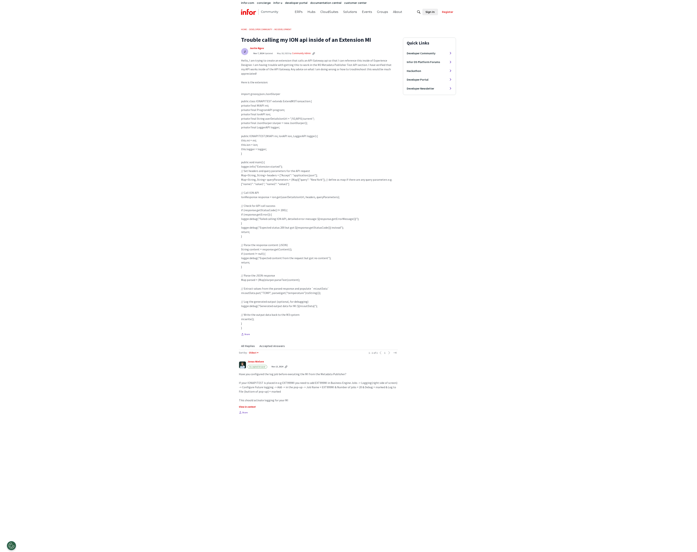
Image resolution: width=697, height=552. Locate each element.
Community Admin (301, 53)
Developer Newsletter (420, 88)
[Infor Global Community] (259, 12)
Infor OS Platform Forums (423, 62)
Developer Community (421, 53)
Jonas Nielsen (256, 361)
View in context (247, 406)
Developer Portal (417, 79)
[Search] (418, 12)
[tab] (248, 346)
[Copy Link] (313, 53)
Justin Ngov (257, 48)
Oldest (253, 353)
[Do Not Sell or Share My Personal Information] (11, 545)
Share (245, 334)
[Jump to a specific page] (395, 353)
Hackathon (414, 71)
